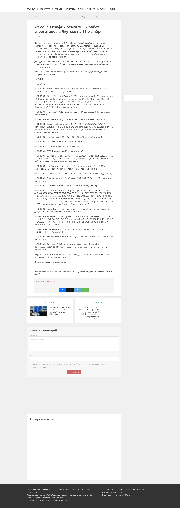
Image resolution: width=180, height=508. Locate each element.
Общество (70, 9)
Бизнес (81, 9)
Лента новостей (45, 9)
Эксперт (91, 9)
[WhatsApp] (85, 290)
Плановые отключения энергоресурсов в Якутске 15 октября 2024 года (59, 310)
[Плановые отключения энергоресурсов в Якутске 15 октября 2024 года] (38, 311)
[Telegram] (78, 290)
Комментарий (34, 335)
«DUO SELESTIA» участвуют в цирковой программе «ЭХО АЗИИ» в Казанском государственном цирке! (89, 313)
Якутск (111, 9)
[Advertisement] (74, 395)
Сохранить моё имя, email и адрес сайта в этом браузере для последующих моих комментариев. (69, 364)
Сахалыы (101, 9)
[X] (70, 290)
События (59, 9)
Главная (31, 9)
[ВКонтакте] (62, 290)
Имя (30, 355)
